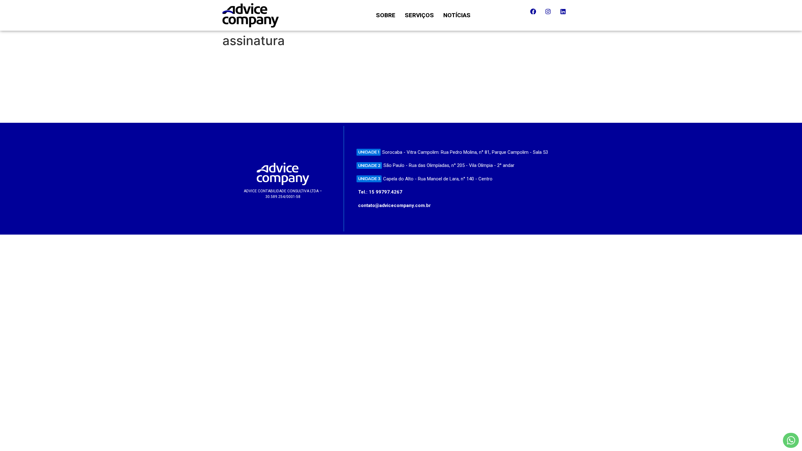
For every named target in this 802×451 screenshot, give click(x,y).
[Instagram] (551, 14)
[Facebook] (536, 14)
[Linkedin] (566, 14)
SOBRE (385, 15)
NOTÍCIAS (457, 15)
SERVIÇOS (419, 15)
